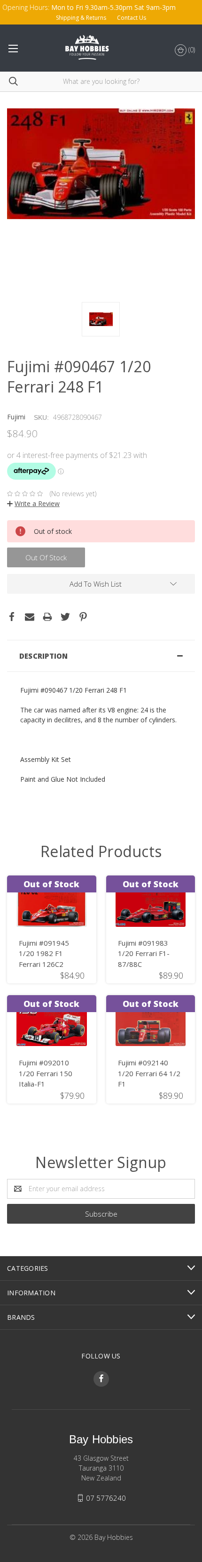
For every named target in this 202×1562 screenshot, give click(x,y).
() (190, 49)
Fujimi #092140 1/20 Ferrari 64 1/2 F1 (149, 1073)
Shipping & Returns (81, 18)
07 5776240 (106, 1498)
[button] (101, 656)
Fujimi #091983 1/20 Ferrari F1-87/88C (144, 953)
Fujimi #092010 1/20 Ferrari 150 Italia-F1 (45, 1073)
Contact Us (131, 18)
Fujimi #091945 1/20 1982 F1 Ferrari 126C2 (44, 953)
